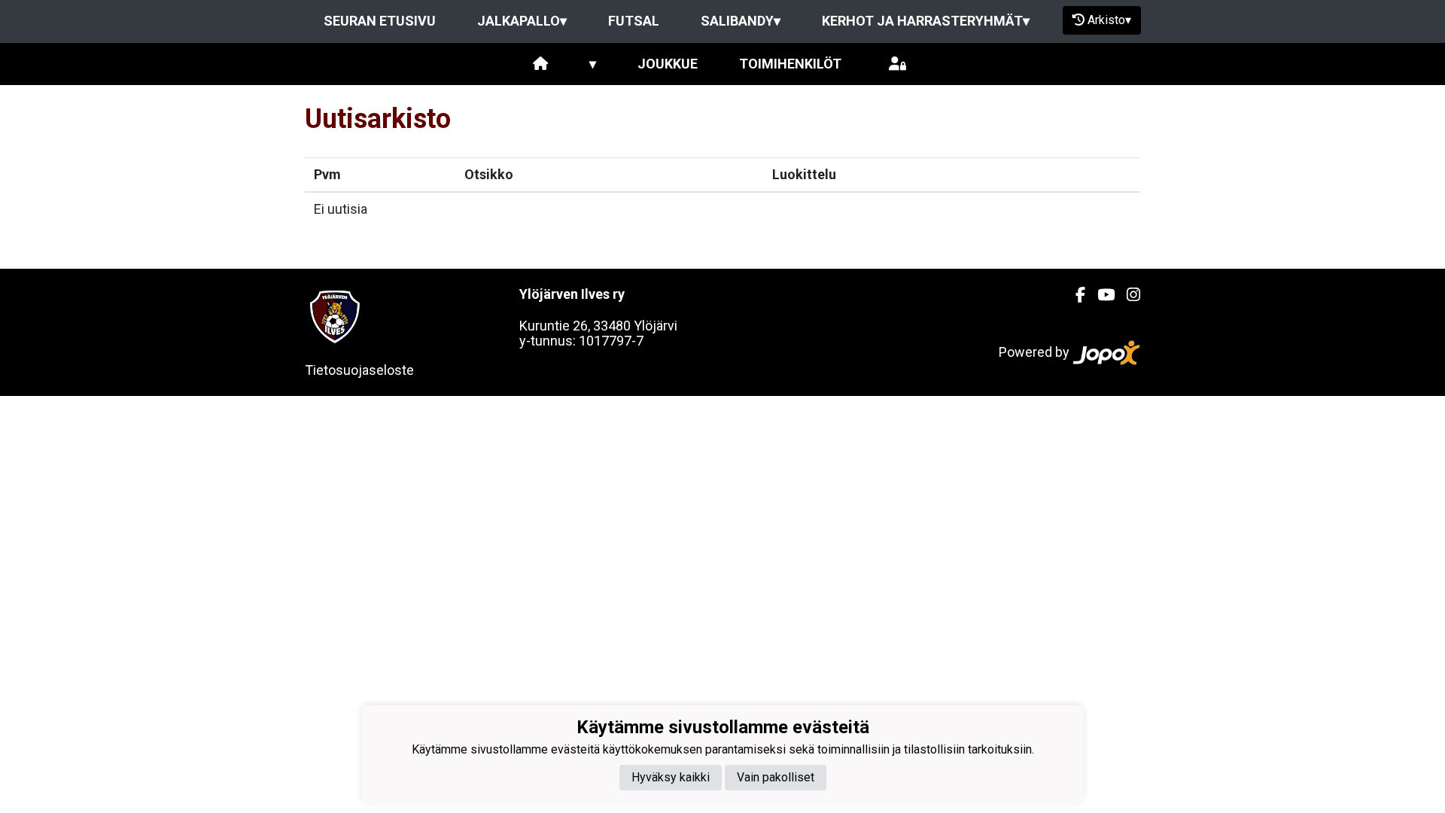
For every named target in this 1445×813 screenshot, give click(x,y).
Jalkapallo (522, 21)
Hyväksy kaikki (670, 777)
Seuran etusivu (380, 21)
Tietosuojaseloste (359, 370)
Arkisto (1109, 20)
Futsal (633, 21)
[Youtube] (1100, 295)
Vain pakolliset (775, 777)
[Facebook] (1074, 295)
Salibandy (740, 21)
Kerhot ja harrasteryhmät (926, 21)
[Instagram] (1127, 295)
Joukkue (667, 64)
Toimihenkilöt (790, 64)
